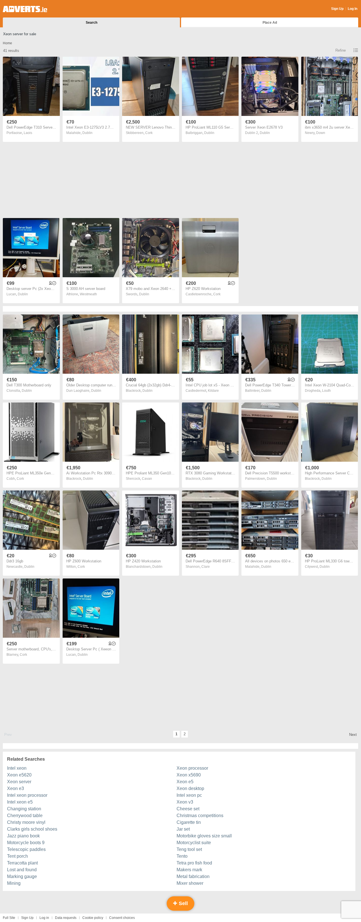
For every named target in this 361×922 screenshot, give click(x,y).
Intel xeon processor (27, 795)
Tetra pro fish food (194, 863)
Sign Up (337, 9)
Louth (326, 391)
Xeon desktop (190, 788)
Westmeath (88, 294)
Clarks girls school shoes (32, 829)
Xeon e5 (185, 781)
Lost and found (22, 869)
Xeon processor (192, 768)
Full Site (9, 918)
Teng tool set (189, 849)
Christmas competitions (200, 815)
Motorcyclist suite (194, 842)
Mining (14, 883)
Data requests (65, 918)
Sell (182, 903)
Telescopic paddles (26, 849)
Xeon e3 (15, 788)
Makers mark (189, 869)
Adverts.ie (25, 9)
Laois (28, 133)
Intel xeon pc (189, 795)
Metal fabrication (193, 876)
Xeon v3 (185, 802)
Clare (205, 567)
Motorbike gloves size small (204, 835)
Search (91, 23)
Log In (352, 9)
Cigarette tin (189, 822)
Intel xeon (17, 768)
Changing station (24, 808)
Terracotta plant (22, 863)
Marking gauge (22, 876)
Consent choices (122, 918)
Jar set (183, 829)
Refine (340, 50)
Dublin (87, 133)
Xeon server (19, 781)
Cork (149, 133)
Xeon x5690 (189, 775)
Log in (44, 918)
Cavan (147, 479)
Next (353, 734)
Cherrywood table (25, 815)
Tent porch (17, 856)
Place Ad (270, 23)
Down (320, 133)
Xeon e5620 (19, 775)
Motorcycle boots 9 (26, 842)
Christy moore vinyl (26, 822)
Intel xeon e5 (20, 802)
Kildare (213, 391)
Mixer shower (190, 883)
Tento (182, 856)
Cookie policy (92, 918)
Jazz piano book (23, 835)
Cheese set (188, 808)
